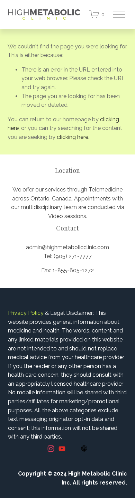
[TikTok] (73, 448)
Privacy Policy (26, 313)
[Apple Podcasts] (84, 448)
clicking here (72, 137)
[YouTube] (61, 448)
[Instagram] (50, 448)
